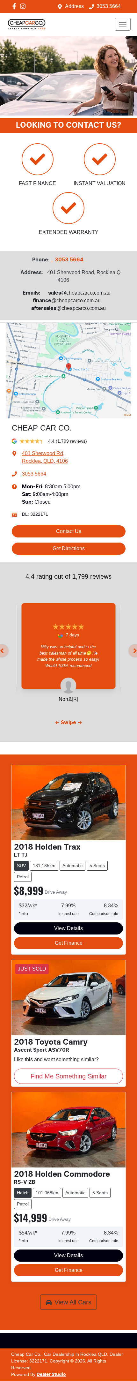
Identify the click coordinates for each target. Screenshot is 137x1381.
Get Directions (69, 548)
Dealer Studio (51, 1374)
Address (74, 6)
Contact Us (68, 531)
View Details (68, 928)
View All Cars (72, 1302)
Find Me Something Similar (69, 1076)
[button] (123, 24)
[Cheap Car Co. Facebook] (15, 6)
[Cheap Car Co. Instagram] (24, 6)
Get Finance (69, 943)
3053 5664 (109, 6)
